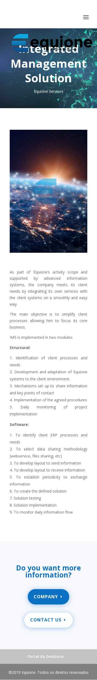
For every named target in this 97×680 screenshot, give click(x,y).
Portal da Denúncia (45, 656)
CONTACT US (45, 620)
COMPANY (46, 597)
